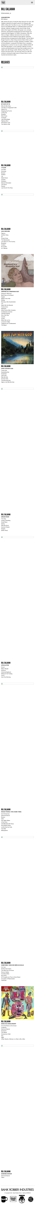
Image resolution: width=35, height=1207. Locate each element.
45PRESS (28, 1193)
